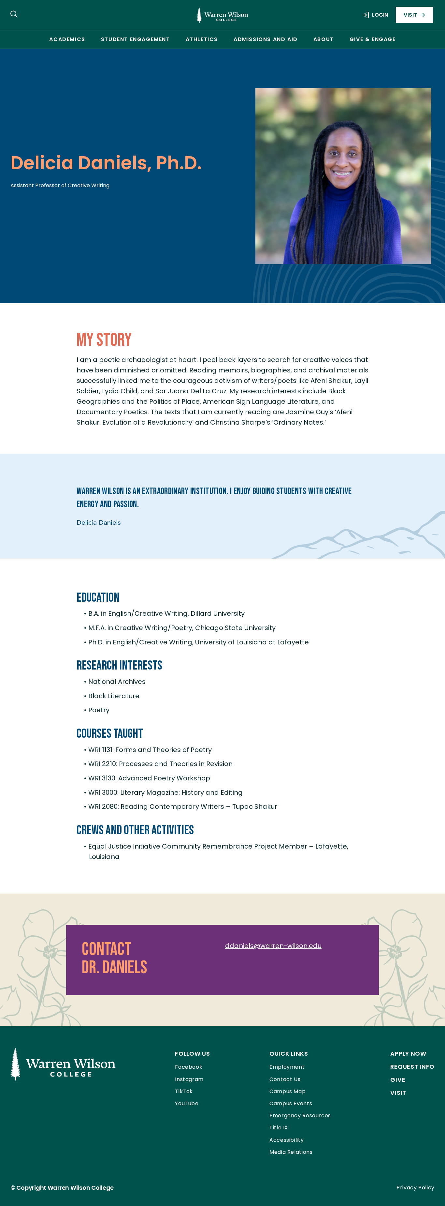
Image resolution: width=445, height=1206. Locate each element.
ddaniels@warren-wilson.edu (273, 945)
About (323, 39)
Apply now (408, 1053)
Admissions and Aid (266, 39)
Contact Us (284, 1079)
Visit (410, 15)
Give (397, 1080)
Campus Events (290, 1103)
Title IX (278, 1127)
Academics (67, 39)
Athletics (202, 39)
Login (380, 15)
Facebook (188, 1067)
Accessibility (286, 1140)
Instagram (189, 1079)
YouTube (186, 1103)
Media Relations (291, 1152)
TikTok (184, 1091)
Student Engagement (135, 39)
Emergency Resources (300, 1115)
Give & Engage (373, 39)
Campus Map (287, 1091)
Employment (287, 1067)
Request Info (412, 1067)
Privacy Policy (415, 1187)
